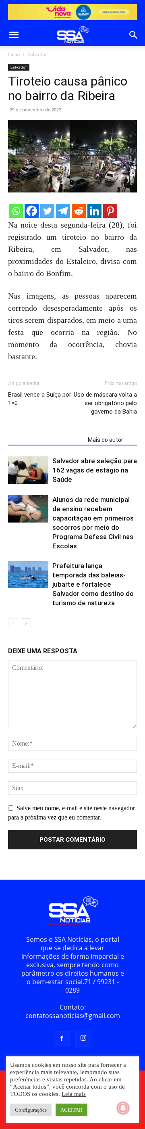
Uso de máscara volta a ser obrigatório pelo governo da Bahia (105, 403)
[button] (14, 35)
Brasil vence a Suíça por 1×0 (39, 399)
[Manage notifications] (123, 1108)
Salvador (37, 54)
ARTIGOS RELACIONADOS (45, 440)
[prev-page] (13, 623)
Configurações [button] (31, 1110)
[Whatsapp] (16, 211)
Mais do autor (105, 440)
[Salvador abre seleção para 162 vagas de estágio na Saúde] (28, 470)
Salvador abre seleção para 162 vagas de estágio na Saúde (94, 470)
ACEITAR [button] (71, 1110)
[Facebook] (32, 211)
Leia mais (74, 1094)
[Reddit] (79, 211)
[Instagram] (83, 1039)
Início (14, 54)
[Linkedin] (94, 211)
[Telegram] (63, 211)
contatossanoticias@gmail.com (72, 1015)
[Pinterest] (110, 211)
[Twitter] (47, 211)
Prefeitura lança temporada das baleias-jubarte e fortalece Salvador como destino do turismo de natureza (93, 584)
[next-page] (26, 623)
